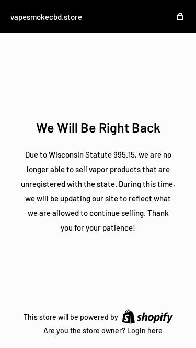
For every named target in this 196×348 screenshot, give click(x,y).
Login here (145, 330)
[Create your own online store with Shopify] (147, 316)
